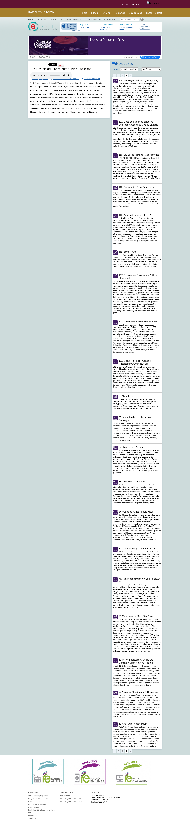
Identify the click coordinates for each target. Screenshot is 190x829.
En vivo (106, 13)
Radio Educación (41, 12)
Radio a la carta (34, 801)
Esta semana (135, 13)
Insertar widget (130, 57)
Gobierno (136, 4)
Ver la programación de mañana (72, 801)
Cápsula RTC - (85, 27)
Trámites (123, 4)
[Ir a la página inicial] (26, 4)
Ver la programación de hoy (145, 26)
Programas (119, 13)
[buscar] (153, 3)
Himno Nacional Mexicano (106, 28)
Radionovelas (33, 807)
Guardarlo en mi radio (92, 79)
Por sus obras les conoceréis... (126, 28)
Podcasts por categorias (101, 19)
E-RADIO (42, 19)
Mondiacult (32, 815)
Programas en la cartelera (38, 799)
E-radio (94, 13)
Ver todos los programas (38, 796)
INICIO (33, 57)
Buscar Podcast (154, 13)
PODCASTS (44, 57)
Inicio (84, 13)
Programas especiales (37, 804)
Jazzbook (32, 818)
